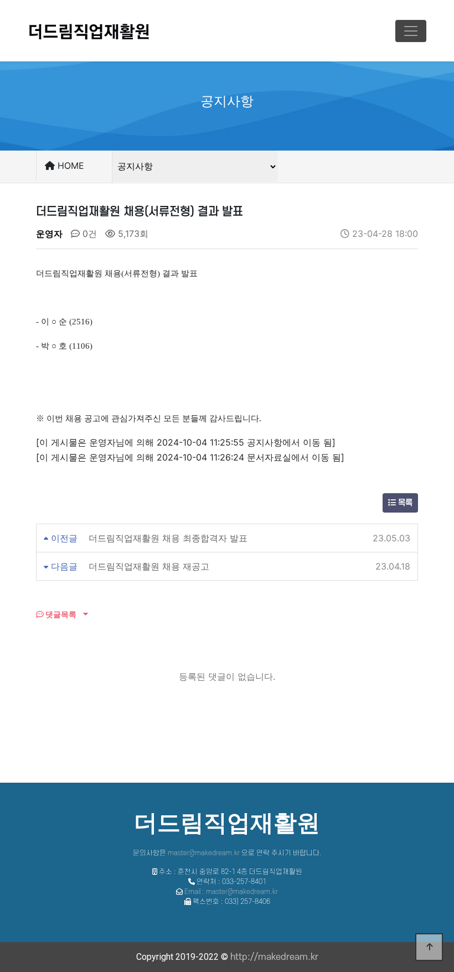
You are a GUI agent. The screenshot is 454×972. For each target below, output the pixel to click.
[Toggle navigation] (410, 31)
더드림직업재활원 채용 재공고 (149, 566)
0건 (88, 233)
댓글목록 (60, 614)
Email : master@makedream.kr (231, 892)
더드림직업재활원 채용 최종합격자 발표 (168, 538)
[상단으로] (429, 947)
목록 (404, 503)
